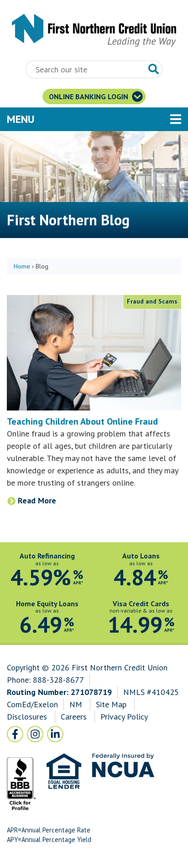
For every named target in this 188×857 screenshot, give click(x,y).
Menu (71, 119)
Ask (154, 69)
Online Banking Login (89, 96)
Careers (75, 716)
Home (22, 266)
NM (76, 704)
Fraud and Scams (152, 301)
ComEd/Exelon (32, 704)
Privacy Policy (123, 716)
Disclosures (27, 716)
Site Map (111, 704)
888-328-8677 (58, 679)
